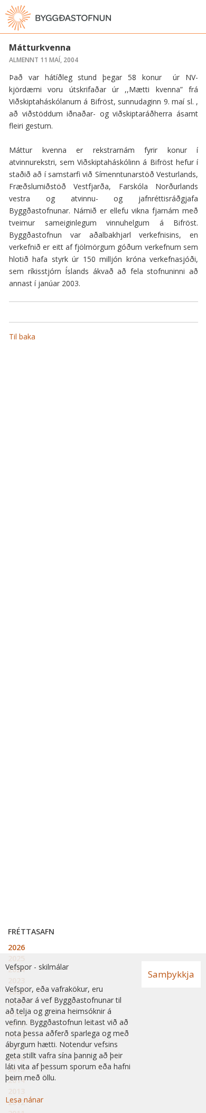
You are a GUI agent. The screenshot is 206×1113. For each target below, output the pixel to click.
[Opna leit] (174, 18)
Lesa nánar (24, 1100)
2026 (16, 947)
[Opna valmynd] (195, 18)
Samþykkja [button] (171, 974)
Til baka (22, 336)
